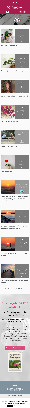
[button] (7, 12)
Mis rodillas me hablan (9, 46)
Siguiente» (21, 288)
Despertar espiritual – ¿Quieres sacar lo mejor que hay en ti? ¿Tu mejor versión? (14, 199)
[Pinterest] (24, 11)
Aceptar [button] (10, 406)
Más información (18, 406)
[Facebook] (20, 11)
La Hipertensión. (6, 171)
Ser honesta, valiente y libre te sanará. (14, 96)
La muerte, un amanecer (10, 121)
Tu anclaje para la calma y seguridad (14, 71)
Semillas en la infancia (9, 146)
